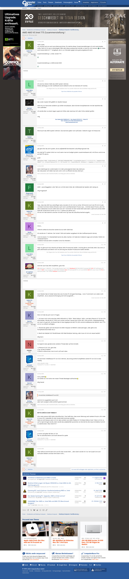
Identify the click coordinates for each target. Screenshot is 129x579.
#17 (105, 391)
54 (26, 545)
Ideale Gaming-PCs (82, 6)
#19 (105, 430)
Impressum (25, 571)
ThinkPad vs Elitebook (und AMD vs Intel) (42, 478)
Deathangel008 (98, 492)
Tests (44, 2)
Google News (63, 565)
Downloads (58, 2)
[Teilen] (102, 42)
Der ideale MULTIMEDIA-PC (62, 119)
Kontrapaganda (98, 479)
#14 (105, 341)
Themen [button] (50, 2)
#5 (105, 145)
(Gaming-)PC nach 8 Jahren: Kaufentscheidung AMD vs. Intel (49, 490)
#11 (105, 262)
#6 (105, 166)
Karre (101, 502)
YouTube (98, 565)
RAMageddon (48, 6)
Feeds (26, 565)
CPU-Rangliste (103, 6)
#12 (105, 291)
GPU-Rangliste (93, 6)
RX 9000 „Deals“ (70, 6)
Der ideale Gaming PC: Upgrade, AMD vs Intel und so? (46, 496)
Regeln (39, 8)
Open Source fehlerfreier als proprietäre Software (71, 91)
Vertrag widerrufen (46, 571)
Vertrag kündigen (56, 571)
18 (84, 547)
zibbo (29, 505)
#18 (105, 409)
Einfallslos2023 (31, 497)
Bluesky (43, 565)
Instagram (74, 565)
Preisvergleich (67, 2)
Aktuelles (24, 8)
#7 (105, 184)
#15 (105, 355)
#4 (105, 127)
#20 (105, 448)
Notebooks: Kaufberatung (51, 479)
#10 (105, 244)
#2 (105, 81)
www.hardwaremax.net (71, 122)
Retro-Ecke (40, 505)
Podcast (40, 6)
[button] (28, 8)
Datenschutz (25, 572)
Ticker (39, 2)
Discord (34, 565)
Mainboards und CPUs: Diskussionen (49, 487)
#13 (105, 312)
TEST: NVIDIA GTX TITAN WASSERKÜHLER (71, 121)
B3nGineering (31, 492)
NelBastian (30, 487)
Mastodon (84, 565)
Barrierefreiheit (66, 571)
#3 (105, 99)
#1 (105, 41)
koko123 (26, 35)
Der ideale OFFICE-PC (76, 119)
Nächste (30, 38)
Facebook (52, 565)
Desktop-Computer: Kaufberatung (51, 492)
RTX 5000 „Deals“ (58, 6)
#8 (105, 202)
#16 (105, 373)
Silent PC (85, 119)
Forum (76, 2)
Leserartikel (33, 8)
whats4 (100, 484)
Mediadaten (37, 571)
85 (55, 545)
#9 (105, 223)
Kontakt (31, 571)
